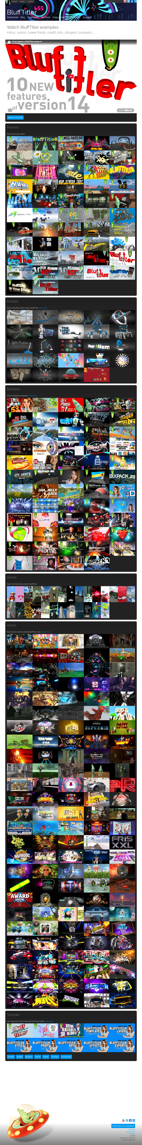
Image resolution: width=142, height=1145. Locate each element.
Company (30, 1)
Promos (11, 1057)
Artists (45, 1057)
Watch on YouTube (15, 117)
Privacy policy (130, 1132)
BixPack (45, 17)
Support (22, 1)
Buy (23, 17)
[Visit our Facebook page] (132, 1)
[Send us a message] (135, 1)
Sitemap (132, 1134)
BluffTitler (22, 12)
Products (14, 1)
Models (20, 1057)
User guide (59, 17)
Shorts (37, 1057)
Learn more (43, 308)
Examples (33, 17)
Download (12, 17)
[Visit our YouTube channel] (125, 1)
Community (73, 17)
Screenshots (66, 1057)
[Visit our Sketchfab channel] (128, 1)
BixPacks (28, 1057)
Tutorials (54, 1057)
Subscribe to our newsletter (123, 1126)
